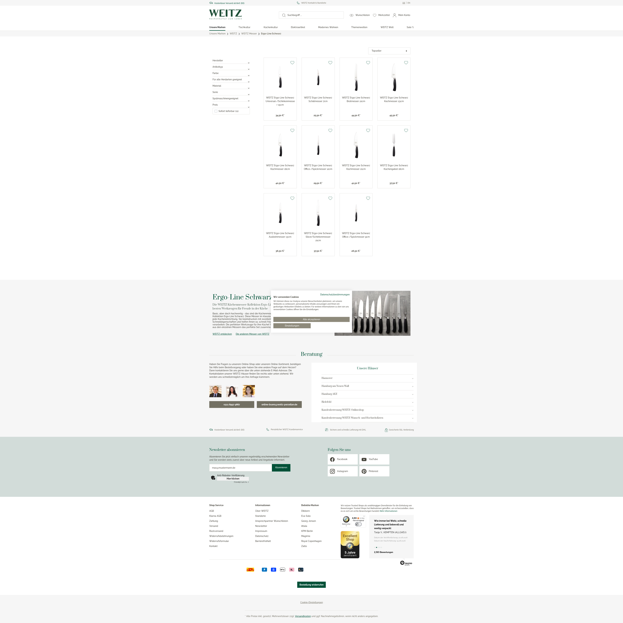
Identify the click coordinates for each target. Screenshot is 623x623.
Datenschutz (262, 536)
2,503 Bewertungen (383, 552)
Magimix (305, 536)
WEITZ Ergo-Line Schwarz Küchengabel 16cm (394, 167)
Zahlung (213, 521)
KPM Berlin (307, 531)
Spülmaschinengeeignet (225, 98)
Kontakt (213, 546)
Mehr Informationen (388, 511)
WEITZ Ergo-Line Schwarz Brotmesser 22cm (356, 99)
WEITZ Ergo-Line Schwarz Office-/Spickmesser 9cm (356, 235)
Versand (213, 526)
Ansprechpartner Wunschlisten (271, 521)
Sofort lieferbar (228, 111)
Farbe (216, 73)
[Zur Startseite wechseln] (241, 14)
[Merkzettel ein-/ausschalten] (292, 62)
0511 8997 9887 (232, 404)
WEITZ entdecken (222, 334)
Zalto (304, 546)
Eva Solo (306, 516)
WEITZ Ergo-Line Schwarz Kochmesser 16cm (280, 167)
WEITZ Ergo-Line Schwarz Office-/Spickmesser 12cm (318, 167)
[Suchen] (282, 15)
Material (217, 86)
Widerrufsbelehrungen (221, 536)
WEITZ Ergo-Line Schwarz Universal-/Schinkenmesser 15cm (280, 101)
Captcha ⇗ (241, 482)
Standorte (260, 516)
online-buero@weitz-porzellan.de (279, 404)
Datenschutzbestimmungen (335, 294)
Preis (215, 104)
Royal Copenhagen (311, 541)
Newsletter (261, 526)
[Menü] (364, 517)
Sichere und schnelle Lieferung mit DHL (348, 430)
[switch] (358, 524)
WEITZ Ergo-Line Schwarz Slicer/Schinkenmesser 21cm (318, 237)
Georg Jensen (308, 521)
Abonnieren (281, 467)
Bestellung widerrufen (311, 584)
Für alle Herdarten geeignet (227, 79)
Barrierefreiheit (263, 541)
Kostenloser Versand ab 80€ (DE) (229, 3)
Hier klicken (233, 478)
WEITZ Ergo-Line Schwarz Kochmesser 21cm (356, 167)
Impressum (261, 531)
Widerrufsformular (219, 541)
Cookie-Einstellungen (311, 602)
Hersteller (218, 60)
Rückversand (216, 531)
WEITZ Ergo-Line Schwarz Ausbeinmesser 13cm (280, 235)
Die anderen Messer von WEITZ (252, 334)
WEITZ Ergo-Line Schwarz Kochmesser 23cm (394, 99)
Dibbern (305, 511)
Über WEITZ (262, 511)
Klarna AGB (215, 516)
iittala (304, 526)
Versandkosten (303, 616)
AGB (211, 511)
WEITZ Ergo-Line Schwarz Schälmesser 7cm (318, 99)
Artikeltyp (218, 67)
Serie (215, 92)
